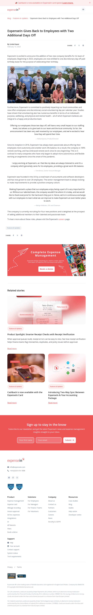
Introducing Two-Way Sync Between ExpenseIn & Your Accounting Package (66, 395)
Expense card (12, 504)
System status (12, 553)
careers (62, 219)
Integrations (11, 518)
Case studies (73, 501)
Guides (71, 508)
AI (8, 522)
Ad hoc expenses (13, 515)
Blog (9, 18)
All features (11, 525)
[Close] (90, 2)
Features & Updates (20, 18)
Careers (51, 515)
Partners (51, 508)
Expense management (15, 501)
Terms (19, 567)
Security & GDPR (54, 522)
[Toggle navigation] (83, 9)
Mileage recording (14, 508)
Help (11, 543)
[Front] (13, 9)
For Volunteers (33, 511)
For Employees (33, 501)
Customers (52, 511)
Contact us (52, 504)
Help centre (73, 511)
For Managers (33, 504)
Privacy (10, 567)
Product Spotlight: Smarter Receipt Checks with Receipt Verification (41, 334)
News (50, 518)
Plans (9, 529)
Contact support (13, 549)
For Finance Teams (35, 508)
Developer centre (75, 515)
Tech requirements (14, 556)
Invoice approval (13, 511)
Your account (15, 546)
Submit (68, 440)
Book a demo (12, 532)
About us (51, 501)
